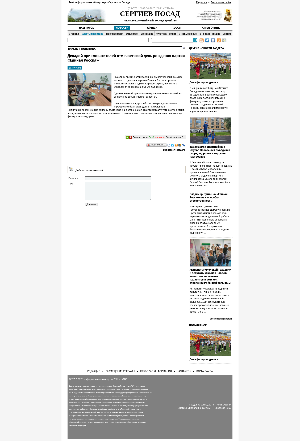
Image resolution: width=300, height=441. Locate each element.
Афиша (152, 27)
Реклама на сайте (221, 2)
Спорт (172, 33)
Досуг (178, 27)
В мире (216, 33)
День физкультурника (204, 82)
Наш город (86, 27)
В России (204, 33)
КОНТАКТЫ (184, 371)
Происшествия (114, 33)
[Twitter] (172, 145)
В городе (74, 33)
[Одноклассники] (176, 145)
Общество (132, 33)
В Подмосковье (188, 33)
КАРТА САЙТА (204, 371)
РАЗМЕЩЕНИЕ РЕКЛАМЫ (120, 371)
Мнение (227, 33)
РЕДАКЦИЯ (93, 371)
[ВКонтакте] (169, 145)
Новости (122, 27)
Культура (161, 33)
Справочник (211, 27)
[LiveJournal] (183, 145)
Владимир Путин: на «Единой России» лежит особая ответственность (208, 197)
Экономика (146, 33)
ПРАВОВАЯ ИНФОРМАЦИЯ (156, 371)
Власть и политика (92, 33)
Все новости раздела (174, 149)
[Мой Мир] (180, 145)
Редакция (201, 2)
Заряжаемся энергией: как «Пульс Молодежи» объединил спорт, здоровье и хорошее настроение (210, 151)
